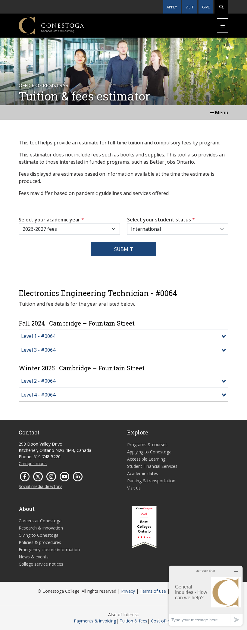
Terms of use (153, 591)
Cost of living (163, 621)
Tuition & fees (133, 621)
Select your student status (161, 219)
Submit (123, 249)
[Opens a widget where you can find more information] (206, 595)
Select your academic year (51, 219)
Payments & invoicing (95, 621)
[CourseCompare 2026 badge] (144, 527)
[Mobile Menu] (222, 25)
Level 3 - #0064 (38, 350)
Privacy (128, 591)
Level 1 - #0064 (38, 336)
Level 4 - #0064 (38, 394)
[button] (221, 7)
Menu (221, 112)
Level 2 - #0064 (38, 381)
